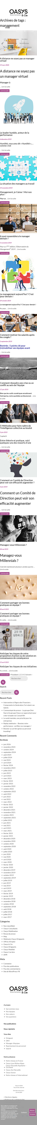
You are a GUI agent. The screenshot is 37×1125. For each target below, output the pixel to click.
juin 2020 (7, 854)
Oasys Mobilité (9, 949)
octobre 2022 (8, 789)
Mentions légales (11, 1097)
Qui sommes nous (12, 1009)
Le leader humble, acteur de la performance (14, 133)
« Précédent (14, 674)
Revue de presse (9, 934)
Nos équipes (10, 1011)
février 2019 (8, 893)
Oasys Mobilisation (10, 931)
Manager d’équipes (13, 1043)
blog (5, 936)
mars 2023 (7, 778)
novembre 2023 (9, 768)
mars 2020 (7, 862)
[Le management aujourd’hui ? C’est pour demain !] (18, 290)
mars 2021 (7, 831)
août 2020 (7, 849)
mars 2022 (7, 802)
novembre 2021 (9, 812)
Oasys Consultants (10, 928)
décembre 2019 (9, 870)
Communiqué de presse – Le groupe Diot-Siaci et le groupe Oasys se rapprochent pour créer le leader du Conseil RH (19, 713)
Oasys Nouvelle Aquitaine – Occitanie (16, 1066)
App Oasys (29, 27)
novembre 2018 (9, 901)
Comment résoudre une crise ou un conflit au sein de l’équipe (17, 384)
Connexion (7, 964)
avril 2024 (7, 763)
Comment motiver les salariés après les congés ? (17, 335)
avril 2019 (7, 888)
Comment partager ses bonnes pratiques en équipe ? (14, 603)
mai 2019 (7, 886)
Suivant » (28, 674)
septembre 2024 (9, 752)
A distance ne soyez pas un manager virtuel (17, 59)
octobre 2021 (8, 815)
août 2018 (7, 909)
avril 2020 (7, 859)
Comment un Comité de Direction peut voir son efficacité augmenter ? (17, 481)
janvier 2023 (8, 784)
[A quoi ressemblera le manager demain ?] (18, 232)
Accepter (32, 1114)
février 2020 (8, 865)
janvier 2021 (8, 836)
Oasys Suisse (11, 1072)
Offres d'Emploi (9, 942)
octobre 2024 (8, 749)
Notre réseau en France (14, 1061)
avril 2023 (7, 776)
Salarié (8, 1048)
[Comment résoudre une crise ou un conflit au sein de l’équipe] (18, 378)
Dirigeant (9, 1038)
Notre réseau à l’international (16, 1075)
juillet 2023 (7, 770)
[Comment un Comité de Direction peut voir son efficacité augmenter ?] (18, 476)
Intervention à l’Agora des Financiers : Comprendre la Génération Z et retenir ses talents (19, 705)
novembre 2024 (9, 747)
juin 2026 (7, 744)
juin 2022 (7, 797)
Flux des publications (11, 966)
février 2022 (8, 804)
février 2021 (8, 833)
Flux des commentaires (11, 969)
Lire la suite (6, 87)
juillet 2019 (7, 880)
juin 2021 (7, 823)
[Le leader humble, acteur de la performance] (18, 128)
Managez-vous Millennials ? (13, 544)
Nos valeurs (10, 1014)
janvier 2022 (8, 807)
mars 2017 (7, 917)
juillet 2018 (7, 912)
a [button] (10, 39)
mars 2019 (7, 891)
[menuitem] (16, 39)
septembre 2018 (9, 906)
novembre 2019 (9, 872)
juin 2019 (7, 883)
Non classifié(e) (9, 926)
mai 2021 (7, 825)
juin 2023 (7, 773)
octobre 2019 (8, 875)
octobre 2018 (8, 904)
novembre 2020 (9, 841)
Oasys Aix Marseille (13, 1070)
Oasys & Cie (7, 944)
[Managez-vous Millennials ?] (18, 540)
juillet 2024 (7, 757)
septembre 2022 (9, 791)
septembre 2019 (9, 878)
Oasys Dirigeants (9, 947)
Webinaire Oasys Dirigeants (13, 939)
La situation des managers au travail (17, 183)
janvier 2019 (8, 896)
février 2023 (8, 781)
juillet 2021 (7, 820)
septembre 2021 (9, 818)
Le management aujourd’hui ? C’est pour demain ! (17, 295)
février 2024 (8, 765)
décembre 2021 (9, 810)
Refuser (32, 1110)
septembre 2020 (9, 846)
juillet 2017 (7, 914)
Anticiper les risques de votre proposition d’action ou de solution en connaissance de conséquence (18, 655)
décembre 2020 (9, 838)
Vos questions (11, 1017)
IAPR (5, 955)
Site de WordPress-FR (11, 971)
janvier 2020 (8, 867)
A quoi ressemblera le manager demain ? (15, 237)
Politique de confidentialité (14, 1100)
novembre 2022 (9, 786)
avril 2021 (7, 828)
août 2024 (7, 755)
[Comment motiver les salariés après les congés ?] (18, 331)
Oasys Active (20, 27)
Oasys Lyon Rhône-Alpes (15, 1063)
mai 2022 (7, 799)
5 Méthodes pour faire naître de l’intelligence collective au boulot (16, 426)
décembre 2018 (9, 899)
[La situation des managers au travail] (18, 179)
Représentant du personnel (16, 1046)
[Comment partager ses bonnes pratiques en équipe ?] (18, 598)
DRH (8, 1041)
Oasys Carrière (9, 952)
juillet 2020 (7, 852)
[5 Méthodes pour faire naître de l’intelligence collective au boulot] (18, 421)
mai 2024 (7, 760)
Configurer (24, 1112)
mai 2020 (7, 857)
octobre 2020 (8, 844)
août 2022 (7, 794)
